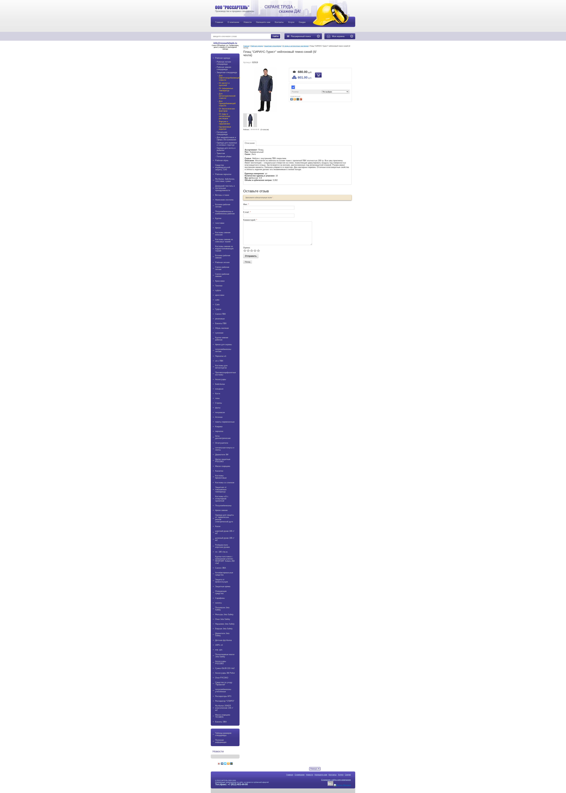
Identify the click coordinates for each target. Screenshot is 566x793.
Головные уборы (224, 156)
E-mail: (247, 212)
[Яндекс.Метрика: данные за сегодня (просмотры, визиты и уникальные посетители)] (342, 785)
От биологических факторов (227, 110)
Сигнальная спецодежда (222, 133)
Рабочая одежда (257, 46)
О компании (300, 775)
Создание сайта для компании (336, 780)
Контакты (333, 775)
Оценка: (246, 248)
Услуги (340, 775)
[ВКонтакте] (222, 763)
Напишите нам (321, 775)
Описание (250, 143)
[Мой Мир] (231, 763)
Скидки (348, 775)
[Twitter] (225, 763)
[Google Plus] (301, 98)
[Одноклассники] (228, 763)
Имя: (246, 204)
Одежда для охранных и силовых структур (227, 144)
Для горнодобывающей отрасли (227, 103)
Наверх (315, 769)
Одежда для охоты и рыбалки (226, 149)
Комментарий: (250, 220)
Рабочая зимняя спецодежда (224, 68)
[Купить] (318, 75)
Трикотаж (221, 153)
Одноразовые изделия (225, 128)
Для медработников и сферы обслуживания (226, 138)
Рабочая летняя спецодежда (224, 63)
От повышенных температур (226, 89)
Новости (309, 775)
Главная (246, 46)
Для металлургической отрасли (227, 96)
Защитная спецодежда (227, 72)
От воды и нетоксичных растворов (224, 116)
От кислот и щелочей (224, 84)
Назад (247, 262)
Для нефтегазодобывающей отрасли (228, 77)
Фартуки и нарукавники (224, 122)
